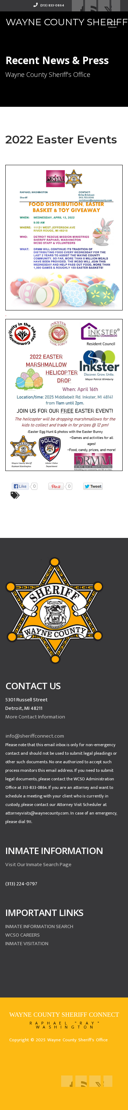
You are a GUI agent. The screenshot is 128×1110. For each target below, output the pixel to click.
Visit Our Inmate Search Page (38, 864)
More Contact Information (35, 716)
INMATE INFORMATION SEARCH (39, 926)
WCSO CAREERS (22, 935)
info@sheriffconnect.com (34, 736)
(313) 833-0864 (51, 5)
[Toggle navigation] (112, 24)
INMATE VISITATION (26, 943)
